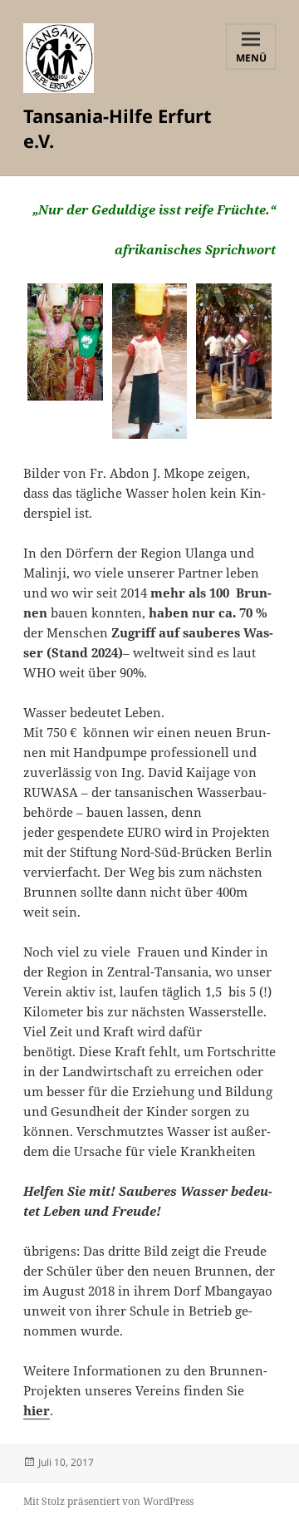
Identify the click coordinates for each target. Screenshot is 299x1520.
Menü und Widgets (251, 59)
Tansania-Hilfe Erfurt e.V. (117, 128)
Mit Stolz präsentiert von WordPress (108, 1501)
